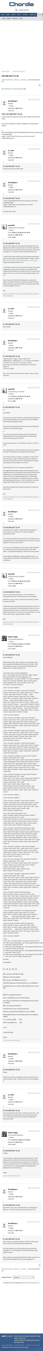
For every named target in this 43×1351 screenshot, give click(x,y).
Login (20, 18)
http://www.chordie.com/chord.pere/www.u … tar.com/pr (20, 260)
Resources (33, 14)
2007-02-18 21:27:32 (34, 388)
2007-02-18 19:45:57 (34, 149)
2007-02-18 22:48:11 (34, 510)
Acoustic (23, 80)
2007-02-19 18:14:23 (34, 1188)
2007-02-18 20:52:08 (33, 339)
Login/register (23, 10)
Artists (13, 14)
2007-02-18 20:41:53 (34, 224)
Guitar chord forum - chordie (10, 80)
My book (25, 14)
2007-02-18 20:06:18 (34, 181)
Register (15, 18)
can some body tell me (10, 76)
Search (9, 18)
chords (26, 1347)
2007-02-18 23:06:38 (33, 572)
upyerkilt (11, 225)
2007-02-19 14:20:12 (34, 1052)
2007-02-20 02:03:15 (33, 1222)
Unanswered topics (19, 71)
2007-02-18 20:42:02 (33, 307)
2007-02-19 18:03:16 (34, 1131)
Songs (8, 14)
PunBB (13, 1283)
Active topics (5, 71)
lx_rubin (11, 150)
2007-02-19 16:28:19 (34, 1093)
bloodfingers (12, 101)
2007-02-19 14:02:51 (34, 635)
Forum (40, 14)
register (14, 89)
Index (4, 18)
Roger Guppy (13, 637)
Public (19, 14)
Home (2, 14)
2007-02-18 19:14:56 (34, 99)
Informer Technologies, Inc (32, 1283)
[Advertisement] (21, 43)
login (9, 89)
